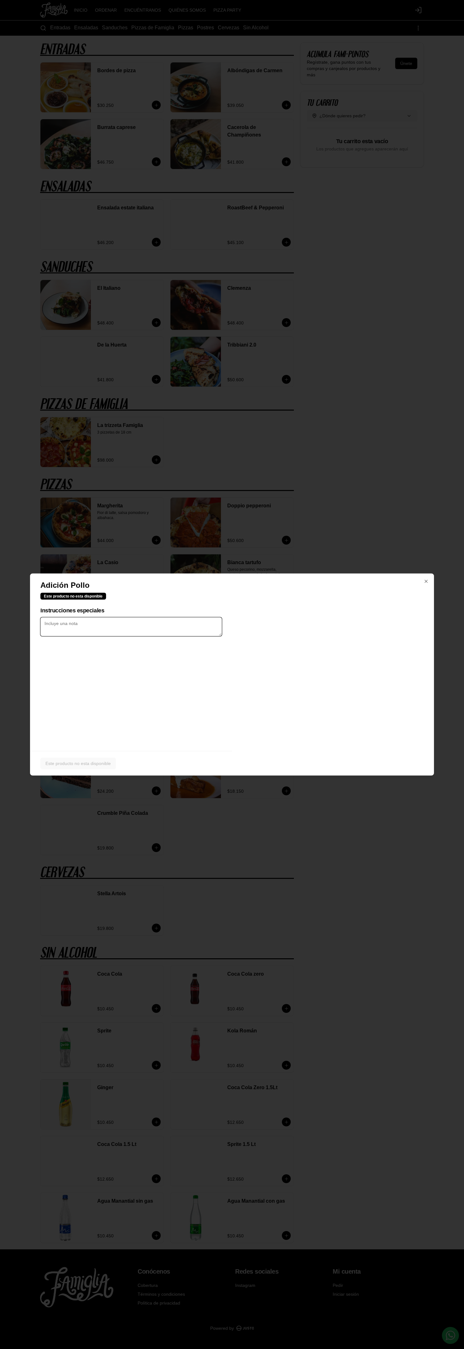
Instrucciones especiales (72, 610)
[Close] (426, 581)
